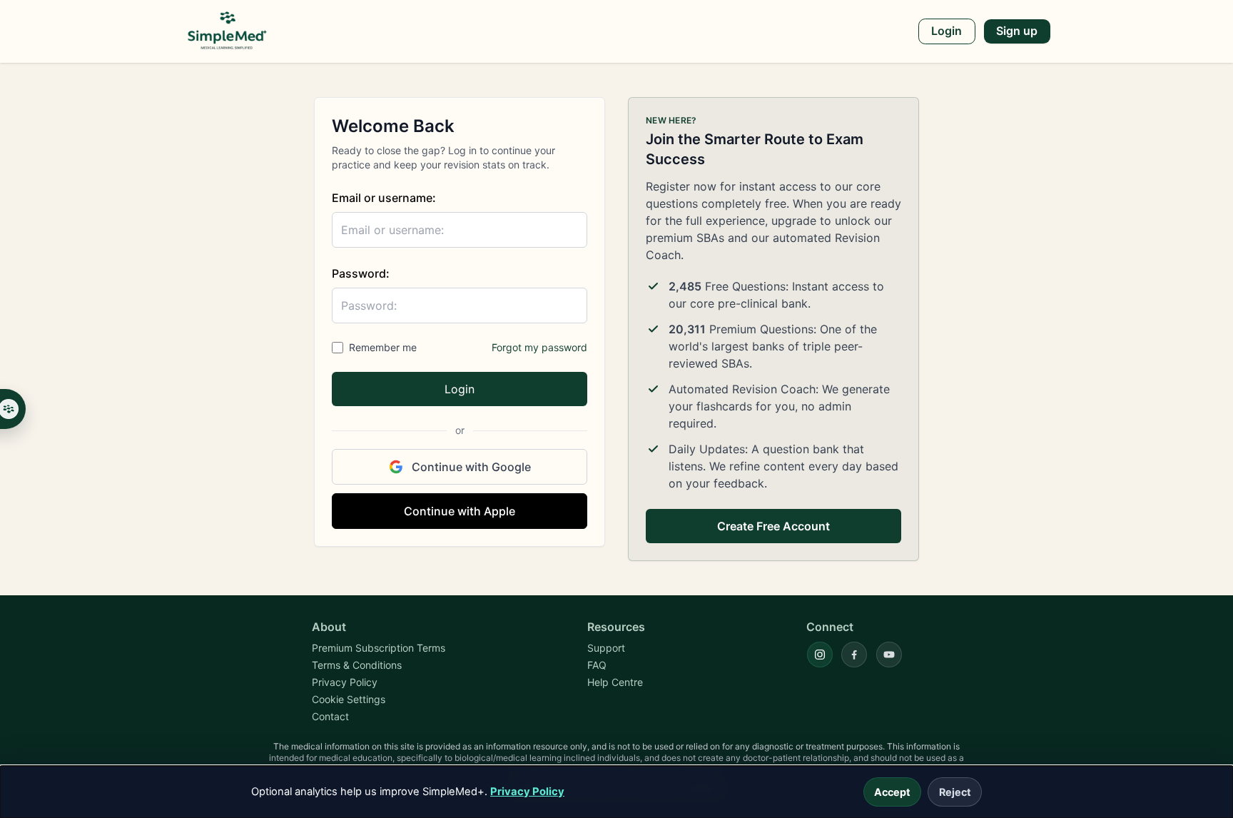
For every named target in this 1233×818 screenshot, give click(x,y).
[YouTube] (889, 654)
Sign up (1016, 31)
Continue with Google (471, 467)
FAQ (597, 665)
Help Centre (615, 682)
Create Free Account (773, 526)
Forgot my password (539, 347)
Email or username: (384, 198)
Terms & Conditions (357, 665)
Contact (330, 716)
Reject (955, 792)
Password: (361, 273)
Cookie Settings (348, 699)
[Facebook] (854, 654)
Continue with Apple (459, 511)
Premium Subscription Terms (378, 648)
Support (606, 648)
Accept (892, 792)
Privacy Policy (527, 791)
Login (946, 31)
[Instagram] (820, 654)
